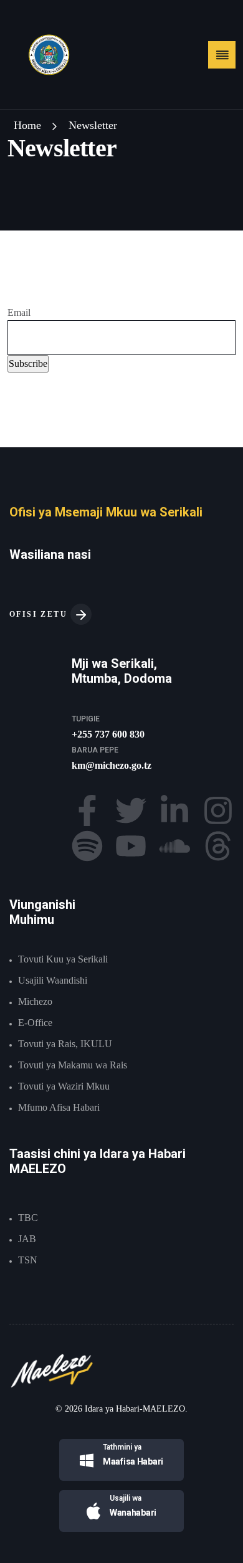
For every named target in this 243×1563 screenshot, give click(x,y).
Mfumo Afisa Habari (59, 1107)
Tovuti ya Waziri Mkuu (64, 1086)
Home (27, 125)
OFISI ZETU (39, 614)
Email (19, 312)
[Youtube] (130, 846)
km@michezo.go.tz (111, 765)
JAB (27, 1238)
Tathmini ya (122, 1447)
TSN (27, 1260)
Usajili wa (125, 1498)
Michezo (35, 1001)
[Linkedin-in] (174, 810)
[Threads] (218, 846)
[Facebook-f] (87, 810)
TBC (28, 1217)
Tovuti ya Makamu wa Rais (72, 1065)
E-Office (35, 1022)
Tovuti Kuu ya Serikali (63, 959)
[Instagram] (218, 810)
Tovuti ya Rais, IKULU (65, 1043)
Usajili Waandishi (52, 980)
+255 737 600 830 (108, 734)
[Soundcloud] (174, 846)
